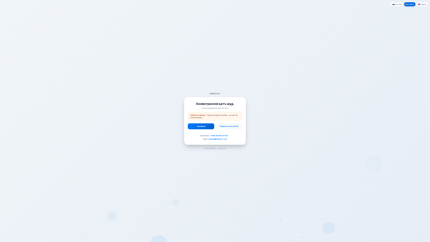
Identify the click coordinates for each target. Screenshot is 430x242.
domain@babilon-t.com (217, 139)
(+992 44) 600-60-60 (219, 136)
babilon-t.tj (222, 148)
